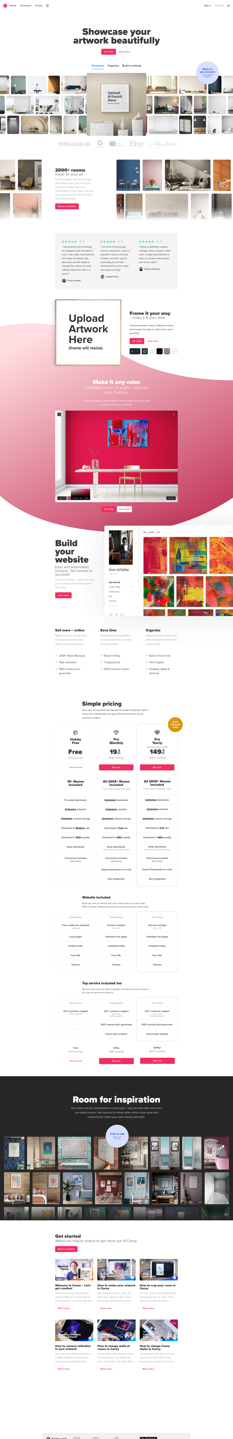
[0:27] (74, 1340)
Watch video (64, 1308)
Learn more (63, 595)
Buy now (116, 767)
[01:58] (159, 1340)
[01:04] (116, 1279)
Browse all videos (66, 1249)
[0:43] (74, 1279)
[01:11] (116, 1340)
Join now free (75, 767)
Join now (219, 5)
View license (75, 861)
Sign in (207, 5)
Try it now (108, 51)
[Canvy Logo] (4, 5)
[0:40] (159, 1279)
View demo (124, 51)
